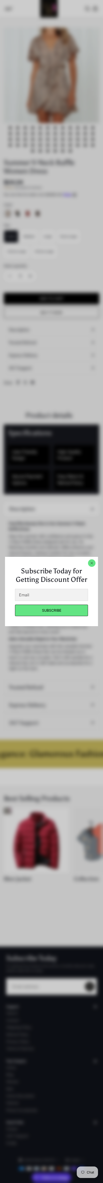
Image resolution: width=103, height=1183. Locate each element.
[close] (92, 563)
